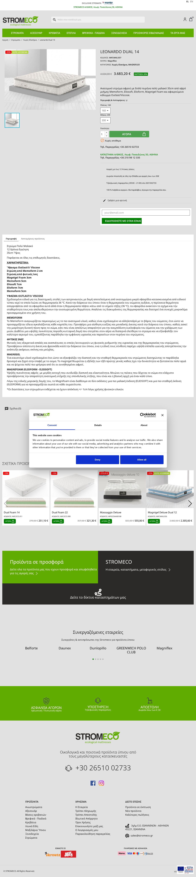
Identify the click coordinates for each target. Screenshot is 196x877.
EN (191, 1)
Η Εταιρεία (81, 807)
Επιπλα (71, 33)
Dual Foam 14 (12, 512)
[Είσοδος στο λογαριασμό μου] (185, 19)
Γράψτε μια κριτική (117, 200)
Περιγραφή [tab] (11, 238)
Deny (97, 459)
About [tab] (144, 425)
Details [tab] (98, 425)
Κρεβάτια (54, 33)
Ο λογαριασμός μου (86, 830)
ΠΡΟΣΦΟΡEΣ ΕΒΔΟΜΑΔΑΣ (148, 33)
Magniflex (112, 61)
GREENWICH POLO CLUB (131, 650)
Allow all (141, 459)
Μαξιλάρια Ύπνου (35, 830)
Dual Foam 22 (60, 512)
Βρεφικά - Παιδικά (93, 33)
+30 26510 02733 (102, 767)
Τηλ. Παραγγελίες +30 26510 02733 (119, 146)
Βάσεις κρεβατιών (35, 814)
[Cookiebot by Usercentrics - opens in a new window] (142, 415)
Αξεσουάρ (36, 33)
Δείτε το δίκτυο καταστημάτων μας (98, 597)
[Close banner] (162, 415)
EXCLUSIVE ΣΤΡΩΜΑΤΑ (92, 3)
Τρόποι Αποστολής (86, 814)
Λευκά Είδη (31, 826)
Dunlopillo (98, 648)
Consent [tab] (52, 425)
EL (187, 1)
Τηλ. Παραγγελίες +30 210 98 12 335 (129, 156)
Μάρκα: (103, 61)
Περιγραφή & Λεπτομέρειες (112, 100)
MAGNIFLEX (134, 64)
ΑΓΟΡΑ (8, 521)
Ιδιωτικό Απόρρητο (86, 818)
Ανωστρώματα (33, 807)
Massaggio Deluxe (110, 512)
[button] (190, 503)
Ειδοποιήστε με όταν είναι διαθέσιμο (123, 221)
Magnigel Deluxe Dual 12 (162, 512)
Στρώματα (17, 33)
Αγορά (126, 134)
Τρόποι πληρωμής (85, 811)
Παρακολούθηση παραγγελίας (92, 834)
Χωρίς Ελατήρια (119, 64)
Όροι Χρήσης (83, 822)
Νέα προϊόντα (133, 811)
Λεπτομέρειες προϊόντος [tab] (33, 238)
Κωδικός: (104, 58)
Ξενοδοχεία (119, 33)
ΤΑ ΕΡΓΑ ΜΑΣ (177, 33)
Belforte (31, 648)
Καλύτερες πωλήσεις (137, 814)
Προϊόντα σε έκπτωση (138, 807)
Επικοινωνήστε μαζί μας (89, 826)
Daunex (65, 648)
